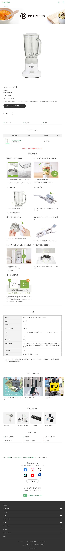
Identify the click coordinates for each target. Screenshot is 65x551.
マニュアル (8, 113)
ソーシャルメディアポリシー (27, 544)
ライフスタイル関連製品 (16, 457)
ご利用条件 (35, 541)
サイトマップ (29, 541)
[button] (32, 512)
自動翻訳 (42, 544)
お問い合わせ (36, 544)
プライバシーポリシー (43, 541)
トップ (4, 457)
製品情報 (9, 457)
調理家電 (6, 6)
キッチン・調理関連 (26, 457)
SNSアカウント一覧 (21, 541)
